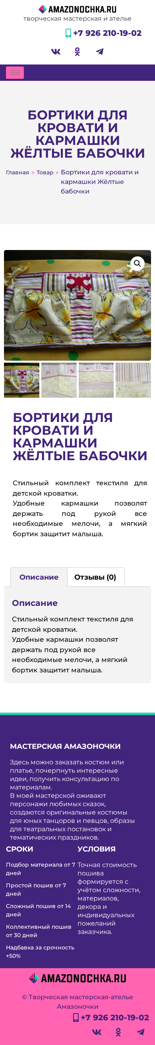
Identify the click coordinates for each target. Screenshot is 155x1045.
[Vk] (55, 52)
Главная (17, 172)
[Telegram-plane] (99, 52)
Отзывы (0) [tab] (95, 577)
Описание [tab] (39, 577)
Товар (45, 172)
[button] (137, 263)
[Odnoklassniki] (77, 52)
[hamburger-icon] (15, 72)
